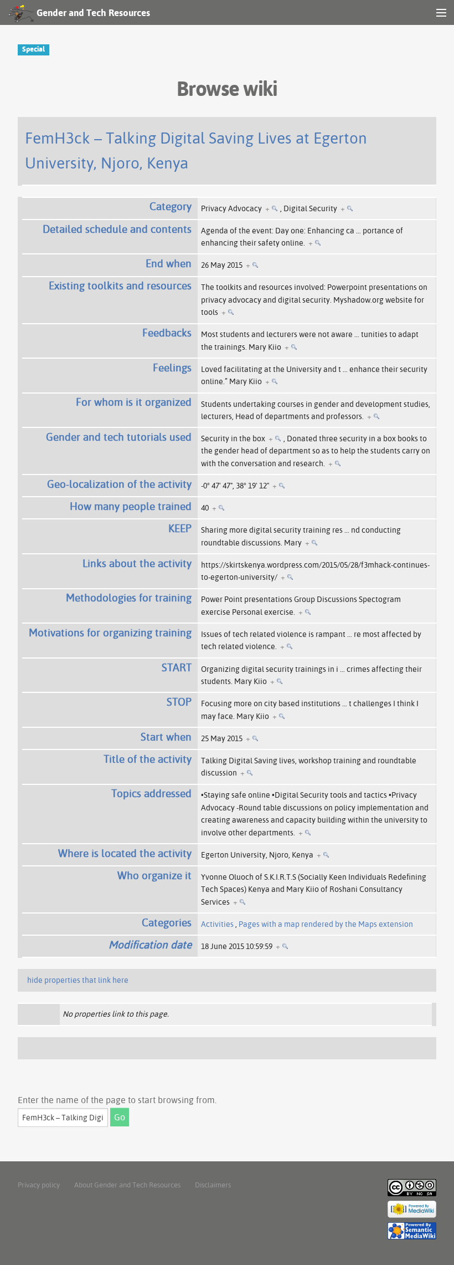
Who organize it (154, 875)
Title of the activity (148, 759)
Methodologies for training (129, 597)
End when (169, 263)
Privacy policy (39, 1184)
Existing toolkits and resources (120, 285)
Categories (167, 922)
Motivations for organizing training (110, 632)
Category (170, 206)
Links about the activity (137, 563)
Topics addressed (151, 793)
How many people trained (131, 506)
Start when (166, 736)
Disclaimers (213, 1184)
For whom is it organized (134, 402)
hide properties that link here (77, 980)
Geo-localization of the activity (119, 484)
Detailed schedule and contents (117, 229)
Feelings (172, 367)
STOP (179, 701)
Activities (217, 924)
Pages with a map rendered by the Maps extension (326, 924)
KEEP (180, 528)
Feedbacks (167, 332)
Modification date (150, 944)
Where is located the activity (125, 853)
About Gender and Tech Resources (127, 1184)
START (177, 667)
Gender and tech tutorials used (119, 436)
